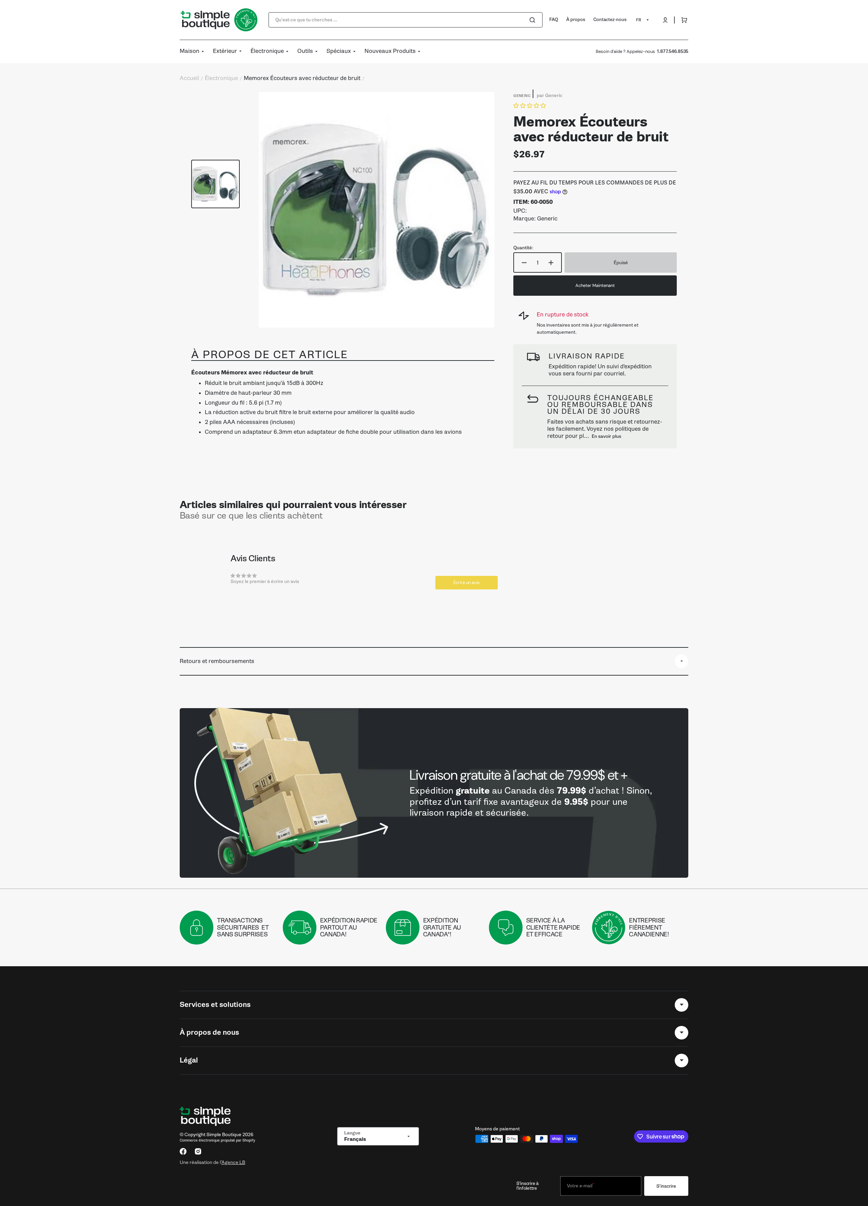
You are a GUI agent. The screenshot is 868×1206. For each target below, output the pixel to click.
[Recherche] (533, 20)
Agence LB (233, 1162)
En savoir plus (606, 436)
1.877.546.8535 (672, 51)
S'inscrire (666, 1186)
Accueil (189, 78)
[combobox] (405, 19)
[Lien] (434, 793)
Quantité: (523, 248)
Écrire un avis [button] (466, 582)
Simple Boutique (223, 1134)
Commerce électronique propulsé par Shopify (217, 1140)
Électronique (221, 78)
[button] (665, 20)
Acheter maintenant (595, 285)
